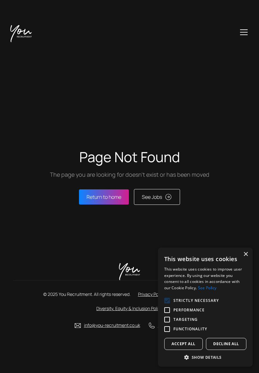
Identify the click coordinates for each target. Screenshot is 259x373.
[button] (242, 32)
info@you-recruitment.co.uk (112, 325)
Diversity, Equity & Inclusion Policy (129, 308)
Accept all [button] (183, 343)
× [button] (245, 254)
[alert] (205, 307)
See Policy (207, 287)
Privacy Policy (151, 294)
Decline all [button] (226, 343)
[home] (21, 32)
